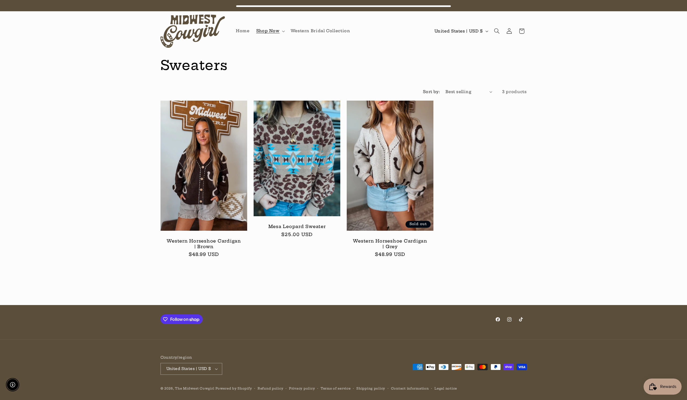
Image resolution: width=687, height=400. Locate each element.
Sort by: (431, 91)
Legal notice (445, 388)
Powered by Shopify (233, 388)
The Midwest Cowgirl (194, 388)
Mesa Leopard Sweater (297, 226)
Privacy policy (302, 388)
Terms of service (336, 388)
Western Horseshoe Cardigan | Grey (390, 243)
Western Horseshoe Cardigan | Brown (204, 243)
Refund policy (270, 388)
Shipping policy (370, 388)
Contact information (410, 388)
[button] (270, 31)
